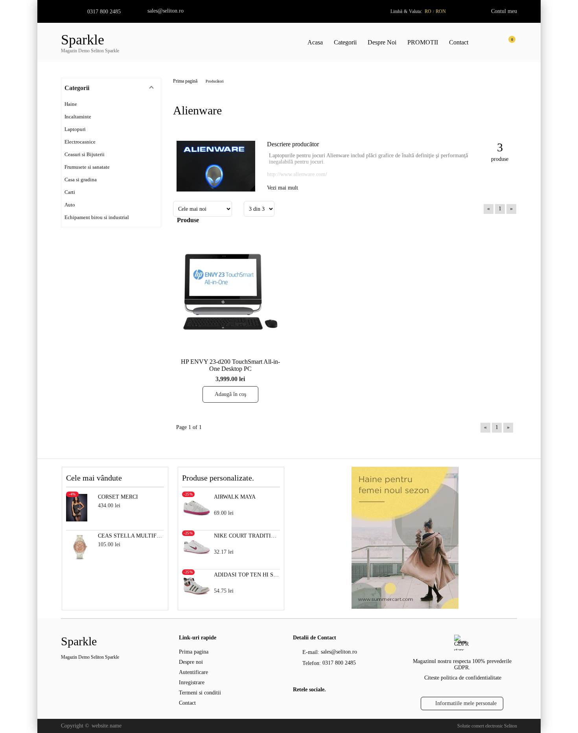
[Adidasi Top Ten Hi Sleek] (196, 597)
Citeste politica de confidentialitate (462, 678)
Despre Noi (382, 42)
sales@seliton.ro (165, 11)
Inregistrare (191, 682)
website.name (106, 726)
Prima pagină (185, 81)
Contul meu (504, 11)
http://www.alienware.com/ (297, 174)
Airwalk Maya (235, 497)
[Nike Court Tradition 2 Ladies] (196, 559)
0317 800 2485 (104, 12)
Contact (458, 42)
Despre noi (191, 662)
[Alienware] (216, 190)
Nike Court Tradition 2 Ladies (247, 536)
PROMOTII (422, 42)
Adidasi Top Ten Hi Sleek (247, 575)
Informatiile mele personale (466, 703)
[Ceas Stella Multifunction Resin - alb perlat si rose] (80, 559)
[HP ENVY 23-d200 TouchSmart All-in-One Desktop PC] (230, 291)
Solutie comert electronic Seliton (487, 726)
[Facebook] (297, 706)
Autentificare (193, 672)
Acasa (315, 42)
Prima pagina (193, 652)
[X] (310, 705)
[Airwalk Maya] (196, 520)
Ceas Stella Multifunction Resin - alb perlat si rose (131, 536)
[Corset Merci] (77, 520)
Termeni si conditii (200, 693)
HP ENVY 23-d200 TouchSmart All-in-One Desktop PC (230, 365)
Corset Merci (118, 497)
